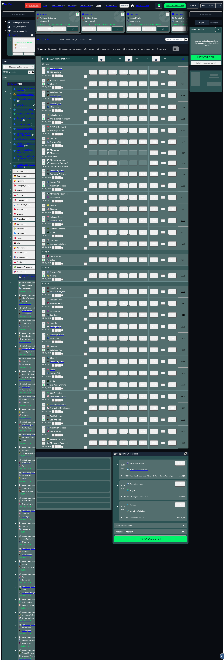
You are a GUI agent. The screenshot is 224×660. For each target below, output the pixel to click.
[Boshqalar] (176, 48)
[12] (133, 72)
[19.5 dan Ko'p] (154, 163)
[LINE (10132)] (38, 39)
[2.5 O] (172, 83)
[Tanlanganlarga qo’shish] (77, 14)
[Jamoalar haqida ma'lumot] (62, 76)
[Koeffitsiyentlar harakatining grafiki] (56, 75)
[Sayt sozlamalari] (203, 5)
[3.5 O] (172, 72)
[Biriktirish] (44, 69)
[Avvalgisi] (32, 35)
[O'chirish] (185, 453)
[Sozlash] (218, 29)
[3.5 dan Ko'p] (154, 72)
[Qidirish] (186, 39)
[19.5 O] (172, 163)
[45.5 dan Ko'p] (154, 152)
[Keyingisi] (120, 454)
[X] (103, 72)
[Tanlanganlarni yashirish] (29, 72)
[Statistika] (53, 75)
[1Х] (123, 72)
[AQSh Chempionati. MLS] (47, 39)
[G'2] (112, 72)
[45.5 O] (172, 152)
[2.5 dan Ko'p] (154, 83)
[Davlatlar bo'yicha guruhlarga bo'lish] (32, 72)
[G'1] (93, 72)
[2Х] (143, 72)
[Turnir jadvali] (59, 75)
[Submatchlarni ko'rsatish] (85, 76)
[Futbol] (43, 39)
